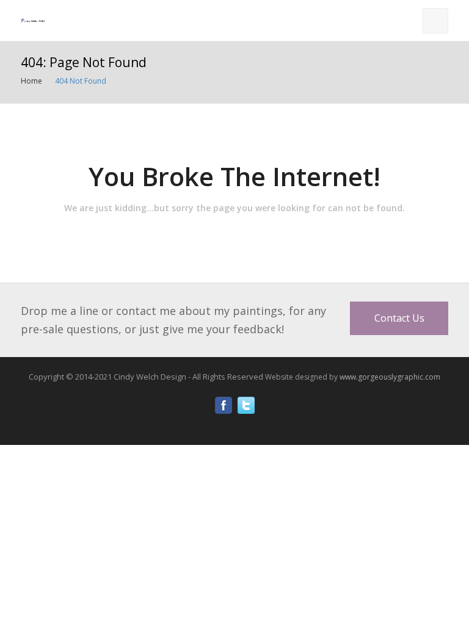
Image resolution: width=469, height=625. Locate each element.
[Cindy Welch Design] (33, 20)
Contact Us (399, 318)
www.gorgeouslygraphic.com (390, 377)
